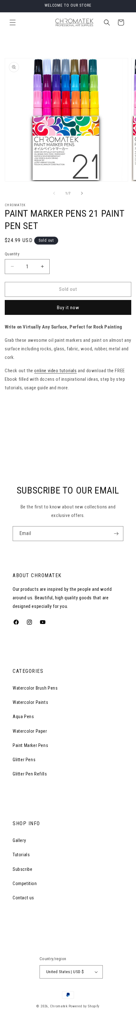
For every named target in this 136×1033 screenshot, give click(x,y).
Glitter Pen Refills (30, 773)
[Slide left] (54, 193)
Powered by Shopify (84, 1006)
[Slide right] (82, 193)
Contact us (23, 897)
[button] (13, 22)
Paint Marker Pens (30, 745)
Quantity (12, 254)
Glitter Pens (24, 759)
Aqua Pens (23, 716)
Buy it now (68, 307)
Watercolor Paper (30, 731)
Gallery (19, 840)
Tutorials (21, 854)
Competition (25, 883)
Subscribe (22, 869)
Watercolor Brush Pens (35, 688)
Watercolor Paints (30, 702)
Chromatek (58, 1006)
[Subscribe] (116, 533)
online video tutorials (55, 370)
